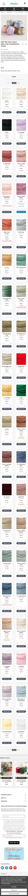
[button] (14, 853)
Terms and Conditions (11, 831)
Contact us (4, 873)
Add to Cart (7, 112)
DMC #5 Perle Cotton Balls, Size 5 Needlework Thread (21, 781)
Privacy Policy (20, 831)
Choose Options (6, 777)
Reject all (14, 890)
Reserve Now (21, 212)
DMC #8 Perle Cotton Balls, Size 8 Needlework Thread (7, 781)
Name (19, 82)
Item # (14, 82)
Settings (14, 887)
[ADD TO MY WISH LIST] (11, 762)
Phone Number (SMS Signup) (14, 833)
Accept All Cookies (14, 893)
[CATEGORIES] (5, 9)
